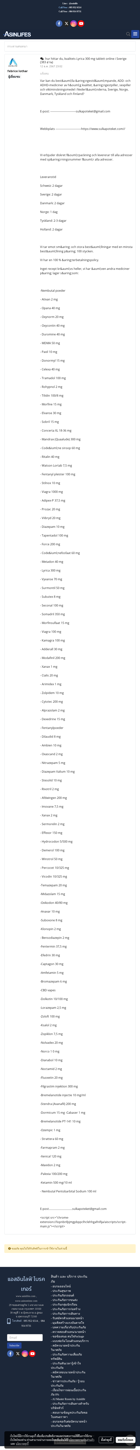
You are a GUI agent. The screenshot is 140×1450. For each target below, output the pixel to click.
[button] (127, 34)
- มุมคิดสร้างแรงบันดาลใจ (67, 1322)
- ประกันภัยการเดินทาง (65, 1313)
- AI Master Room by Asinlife (68, 1399)
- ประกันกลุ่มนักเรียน (64, 1304)
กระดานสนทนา (17, 46)
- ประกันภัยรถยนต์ (62, 1295)
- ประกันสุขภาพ (61, 1290)
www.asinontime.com (26, 1301)
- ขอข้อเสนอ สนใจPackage (67, 1336)
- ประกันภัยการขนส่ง (64, 1300)
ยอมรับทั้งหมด (125, 1439)
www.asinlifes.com (25, 1296)
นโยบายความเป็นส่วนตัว (81, 1439)
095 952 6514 (75, 7)
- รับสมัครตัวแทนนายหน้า (67, 1318)
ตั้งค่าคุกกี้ (106, 1439)
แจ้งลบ (44, 73)
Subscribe (14, 1345)
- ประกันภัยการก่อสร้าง (65, 1309)
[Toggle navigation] (135, 34)
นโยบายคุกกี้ (22, 1443)
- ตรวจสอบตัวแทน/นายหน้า (68, 1331)
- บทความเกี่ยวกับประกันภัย (68, 1327)
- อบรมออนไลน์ (61, 1286)
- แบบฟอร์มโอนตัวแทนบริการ (70, 1341)
